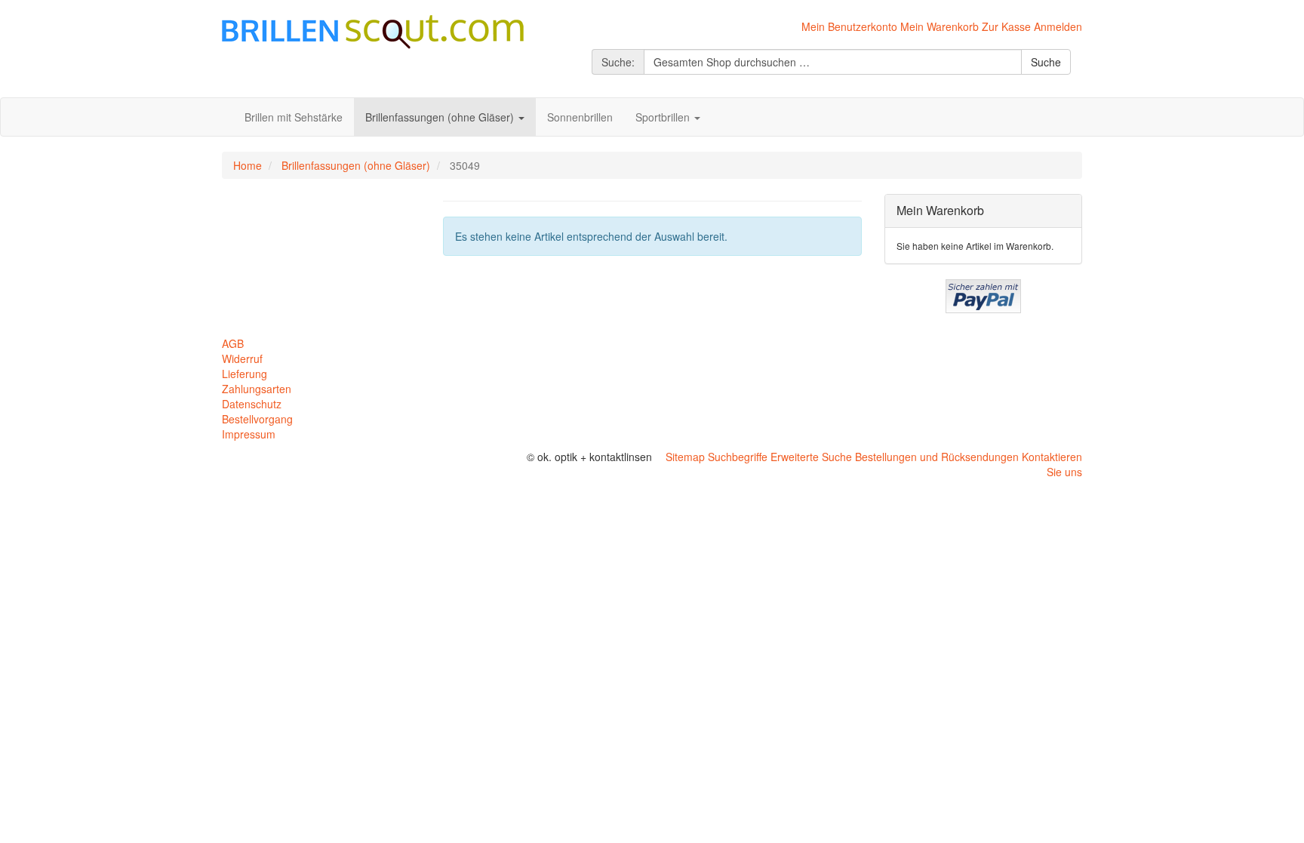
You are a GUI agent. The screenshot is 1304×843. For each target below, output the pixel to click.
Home (247, 165)
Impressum (248, 433)
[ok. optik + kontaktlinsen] (373, 30)
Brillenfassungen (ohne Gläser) (355, 165)
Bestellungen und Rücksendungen (937, 456)
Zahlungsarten (256, 388)
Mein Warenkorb (939, 26)
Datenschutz (251, 403)
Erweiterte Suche (811, 456)
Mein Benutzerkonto (849, 26)
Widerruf (242, 358)
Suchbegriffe (737, 456)
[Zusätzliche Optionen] (983, 294)
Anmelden (1058, 26)
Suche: (618, 62)
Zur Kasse (1006, 26)
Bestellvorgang (257, 418)
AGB (233, 343)
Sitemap (685, 456)
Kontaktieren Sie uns (1052, 464)
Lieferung (244, 373)
